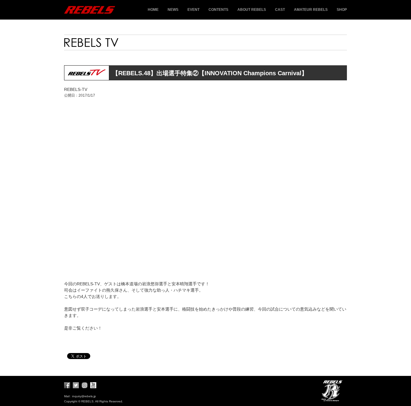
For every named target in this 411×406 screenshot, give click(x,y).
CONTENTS (218, 10)
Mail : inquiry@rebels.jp (80, 396)
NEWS (173, 10)
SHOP (342, 10)
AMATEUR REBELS (311, 10)
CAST (280, 10)
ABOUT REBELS (251, 10)
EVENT (193, 10)
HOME (153, 10)
